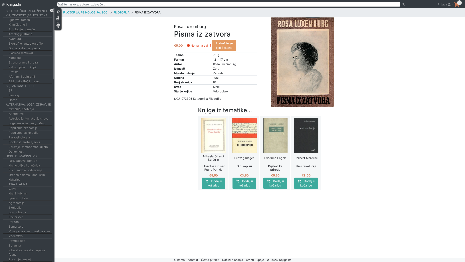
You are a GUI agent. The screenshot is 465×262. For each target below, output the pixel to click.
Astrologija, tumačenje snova (28, 118)
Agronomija (17, 203)
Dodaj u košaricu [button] (215, 183)
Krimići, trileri (18, 24)
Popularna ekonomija (23, 128)
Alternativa (16, 114)
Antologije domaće (22, 29)
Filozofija (122, 12)
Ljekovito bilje (18, 198)
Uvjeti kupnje (255, 260)
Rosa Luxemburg (224, 64)
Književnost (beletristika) (27, 15)
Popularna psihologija (23, 132)
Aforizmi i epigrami (22, 76)
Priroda (14, 222)
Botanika (15, 245)
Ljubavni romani (20, 20)
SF (10, 90)
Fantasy (14, 95)
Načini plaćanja (232, 260)
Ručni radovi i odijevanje (25, 170)
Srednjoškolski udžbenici (27, 11)
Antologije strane (20, 34)
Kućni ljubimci (18, 193)
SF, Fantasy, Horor (20, 86)
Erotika (14, 72)
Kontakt (193, 260)
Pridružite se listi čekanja (224, 45)
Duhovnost (16, 151)
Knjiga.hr (13, 4)
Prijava (443, 4)
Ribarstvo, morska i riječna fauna (27, 252)
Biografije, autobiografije (26, 43)
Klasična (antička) (21, 53)
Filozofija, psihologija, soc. (86, 12)
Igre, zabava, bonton (23, 160)
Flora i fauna (16, 184)
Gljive (12, 188)
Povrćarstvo (17, 241)
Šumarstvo (16, 226)
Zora (216, 68)
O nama (179, 260)
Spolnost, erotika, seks (24, 142)
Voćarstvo (16, 236)
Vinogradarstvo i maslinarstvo (29, 231)
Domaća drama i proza (24, 48)
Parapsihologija (19, 137)
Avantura (15, 39)
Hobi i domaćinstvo (21, 156)
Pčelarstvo (16, 217)
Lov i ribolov (17, 212)
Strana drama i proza (23, 62)
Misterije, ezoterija (21, 109)
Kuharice (14, 179)
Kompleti (15, 57)
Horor (13, 100)
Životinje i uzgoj (20, 259)
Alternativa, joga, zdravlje (28, 104)
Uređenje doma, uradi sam (27, 175)
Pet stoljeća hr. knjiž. (23, 67)
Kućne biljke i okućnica (24, 165)
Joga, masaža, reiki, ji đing (27, 123)
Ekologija (15, 207)
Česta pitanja (210, 260)
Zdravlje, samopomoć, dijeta (28, 147)
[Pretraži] (417, 4)
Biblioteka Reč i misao (24, 81)
